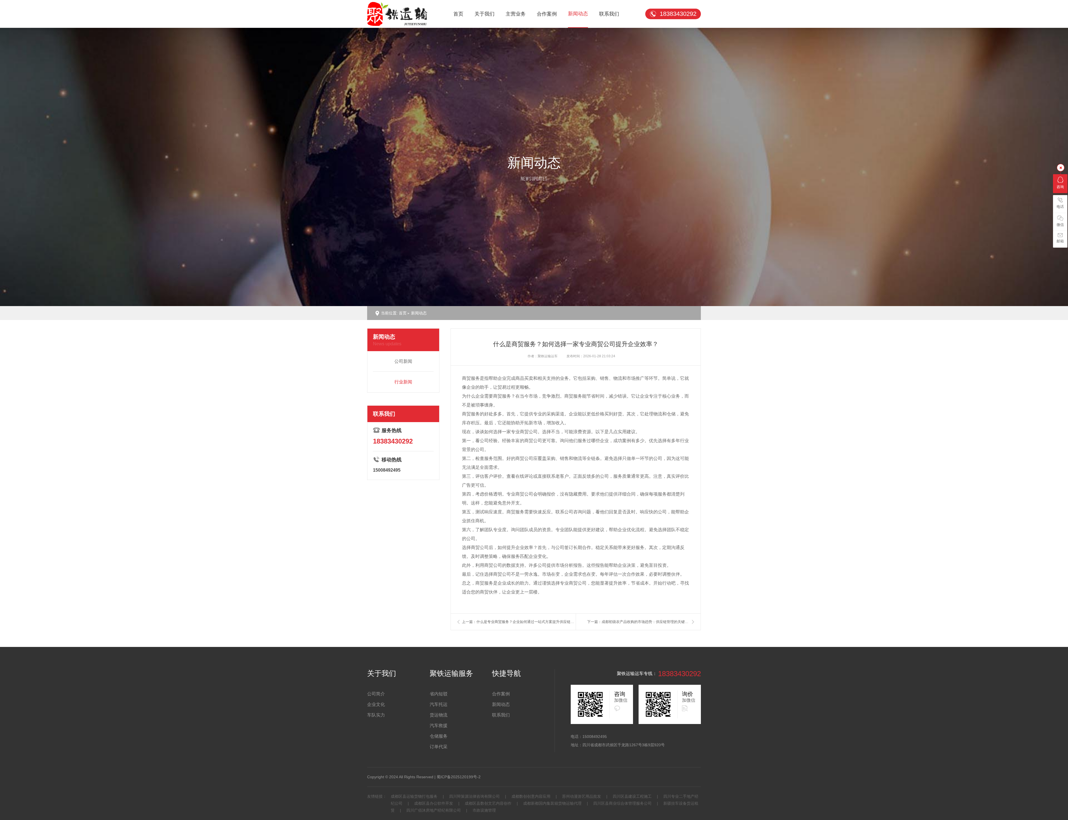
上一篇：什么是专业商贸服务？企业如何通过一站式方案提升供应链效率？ (519, 622)
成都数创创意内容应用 (531, 796)
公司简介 (376, 693)
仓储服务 (439, 736)
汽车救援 (439, 725)
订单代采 (439, 746)
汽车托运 (439, 704)
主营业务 (516, 14)
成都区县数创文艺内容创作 (488, 803)
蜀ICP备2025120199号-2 (459, 777)
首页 (458, 14)
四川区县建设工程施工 (632, 796)
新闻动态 (578, 13)
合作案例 (547, 14)
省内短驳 (439, 693)
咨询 (1060, 187)
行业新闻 (403, 382)
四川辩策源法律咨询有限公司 (474, 796)
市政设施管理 (483, 810)
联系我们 (609, 14)
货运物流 (439, 715)
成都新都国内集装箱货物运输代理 (552, 803)
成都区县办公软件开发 (433, 803)
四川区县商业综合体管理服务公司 (622, 803)
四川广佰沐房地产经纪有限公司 (433, 810)
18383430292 (678, 13)
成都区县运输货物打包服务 (415, 796)
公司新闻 (403, 361)
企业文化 (376, 704)
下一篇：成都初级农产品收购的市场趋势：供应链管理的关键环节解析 (641, 622)
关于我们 (484, 14)
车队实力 (376, 715)
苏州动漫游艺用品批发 (581, 796)
